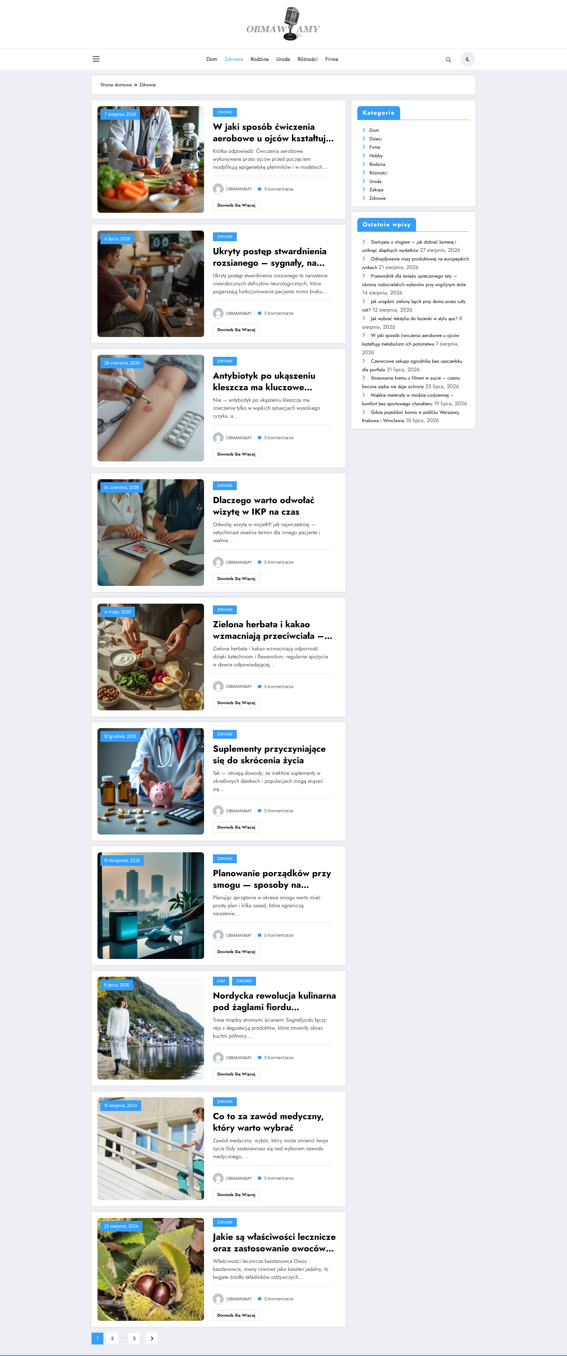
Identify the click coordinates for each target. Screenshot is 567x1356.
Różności (308, 59)
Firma (331, 59)
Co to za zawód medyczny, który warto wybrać (268, 1121)
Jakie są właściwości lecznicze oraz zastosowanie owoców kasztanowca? (274, 1242)
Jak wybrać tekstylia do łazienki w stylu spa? (414, 318)
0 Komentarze (279, 189)
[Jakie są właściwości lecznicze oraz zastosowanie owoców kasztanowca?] (150, 1268)
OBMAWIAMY (239, 189)
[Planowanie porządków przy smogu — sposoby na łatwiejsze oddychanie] (150, 905)
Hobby (376, 155)
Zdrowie (234, 59)
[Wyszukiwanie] (448, 60)
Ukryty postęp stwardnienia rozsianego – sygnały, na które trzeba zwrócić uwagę (270, 256)
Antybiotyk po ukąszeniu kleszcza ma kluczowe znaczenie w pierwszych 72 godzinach (270, 381)
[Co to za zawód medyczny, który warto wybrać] (150, 1148)
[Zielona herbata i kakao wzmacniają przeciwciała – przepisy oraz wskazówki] (150, 656)
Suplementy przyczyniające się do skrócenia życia (269, 754)
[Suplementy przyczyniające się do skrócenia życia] (150, 780)
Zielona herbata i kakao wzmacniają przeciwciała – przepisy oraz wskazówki (268, 629)
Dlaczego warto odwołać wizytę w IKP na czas (264, 505)
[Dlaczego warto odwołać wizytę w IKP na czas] (150, 532)
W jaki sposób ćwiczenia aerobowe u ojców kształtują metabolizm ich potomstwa (271, 132)
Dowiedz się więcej (236, 205)
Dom (211, 59)
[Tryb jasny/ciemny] (467, 59)
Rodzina (260, 59)
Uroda (283, 59)
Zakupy (376, 189)
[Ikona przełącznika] (96, 59)
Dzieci (375, 138)
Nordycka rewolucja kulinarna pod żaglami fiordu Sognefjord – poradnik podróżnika (274, 1001)
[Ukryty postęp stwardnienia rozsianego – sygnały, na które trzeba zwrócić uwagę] (150, 283)
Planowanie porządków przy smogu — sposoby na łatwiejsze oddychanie (272, 878)
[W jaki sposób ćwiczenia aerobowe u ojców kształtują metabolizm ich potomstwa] (150, 158)
